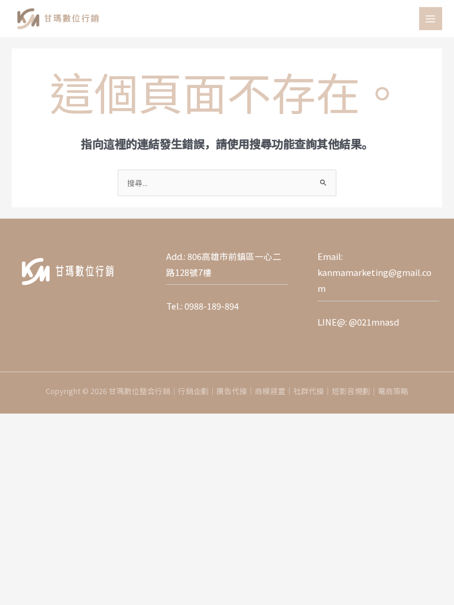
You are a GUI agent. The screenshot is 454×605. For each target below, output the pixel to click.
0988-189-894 (211, 306)
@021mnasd (374, 321)
